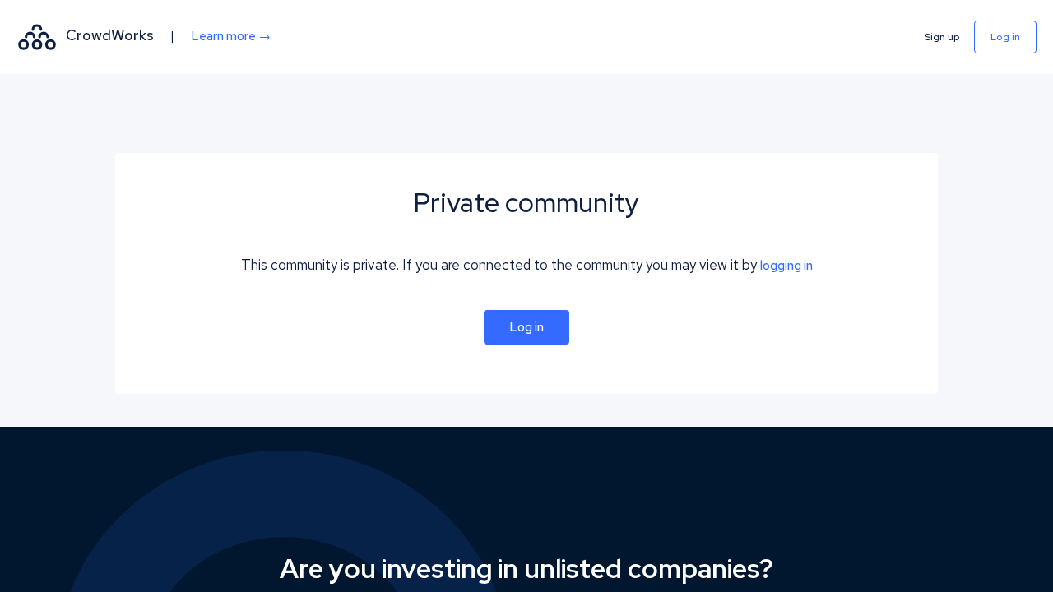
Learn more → (231, 36)
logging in (786, 265)
